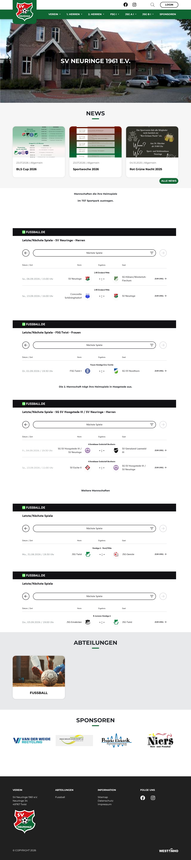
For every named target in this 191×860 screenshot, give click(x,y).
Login (169, 4)
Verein (53, 14)
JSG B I (147, 14)
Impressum (105, 804)
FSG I (113, 14)
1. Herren (73, 14)
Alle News (168, 180)
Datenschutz (105, 800)
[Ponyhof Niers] (159, 740)
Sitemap (103, 797)
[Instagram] (134, 5)
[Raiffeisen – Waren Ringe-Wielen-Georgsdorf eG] (74, 740)
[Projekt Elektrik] (117, 740)
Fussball (60, 797)
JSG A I (130, 14)
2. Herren (95, 14)
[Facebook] (125, 5)
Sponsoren (168, 14)
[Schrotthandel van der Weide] (32, 740)
